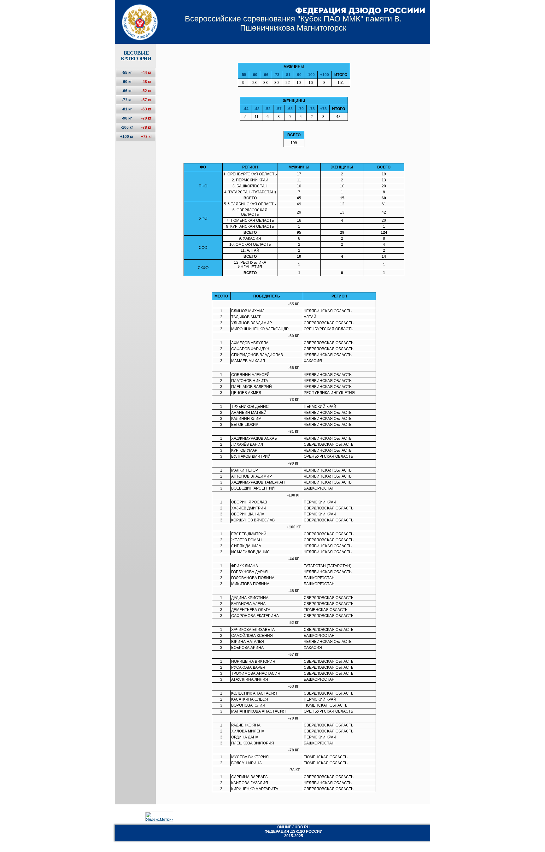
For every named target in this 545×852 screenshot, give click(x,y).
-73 (276, 75)
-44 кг (146, 72)
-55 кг (127, 72)
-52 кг (146, 91)
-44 (246, 109)
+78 (323, 109)
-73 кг (127, 100)
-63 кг (146, 109)
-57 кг (146, 100)
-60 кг (127, 81)
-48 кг (146, 81)
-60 (254, 75)
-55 (243, 75)
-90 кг (127, 118)
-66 (265, 75)
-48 (257, 109)
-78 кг (146, 127)
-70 (301, 109)
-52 (268, 109)
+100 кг (126, 136)
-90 (299, 75)
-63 (290, 109)
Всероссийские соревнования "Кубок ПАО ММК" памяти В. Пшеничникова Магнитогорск (293, 23)
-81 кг (127, 109)
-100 (311, 75)
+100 (324, 75)
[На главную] (136, 16)
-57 (279, 109)
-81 (287, 75)
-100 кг (127, 127)
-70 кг (146, 118)
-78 (312, 109)
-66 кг (127, 91)
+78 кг (146, 136)
